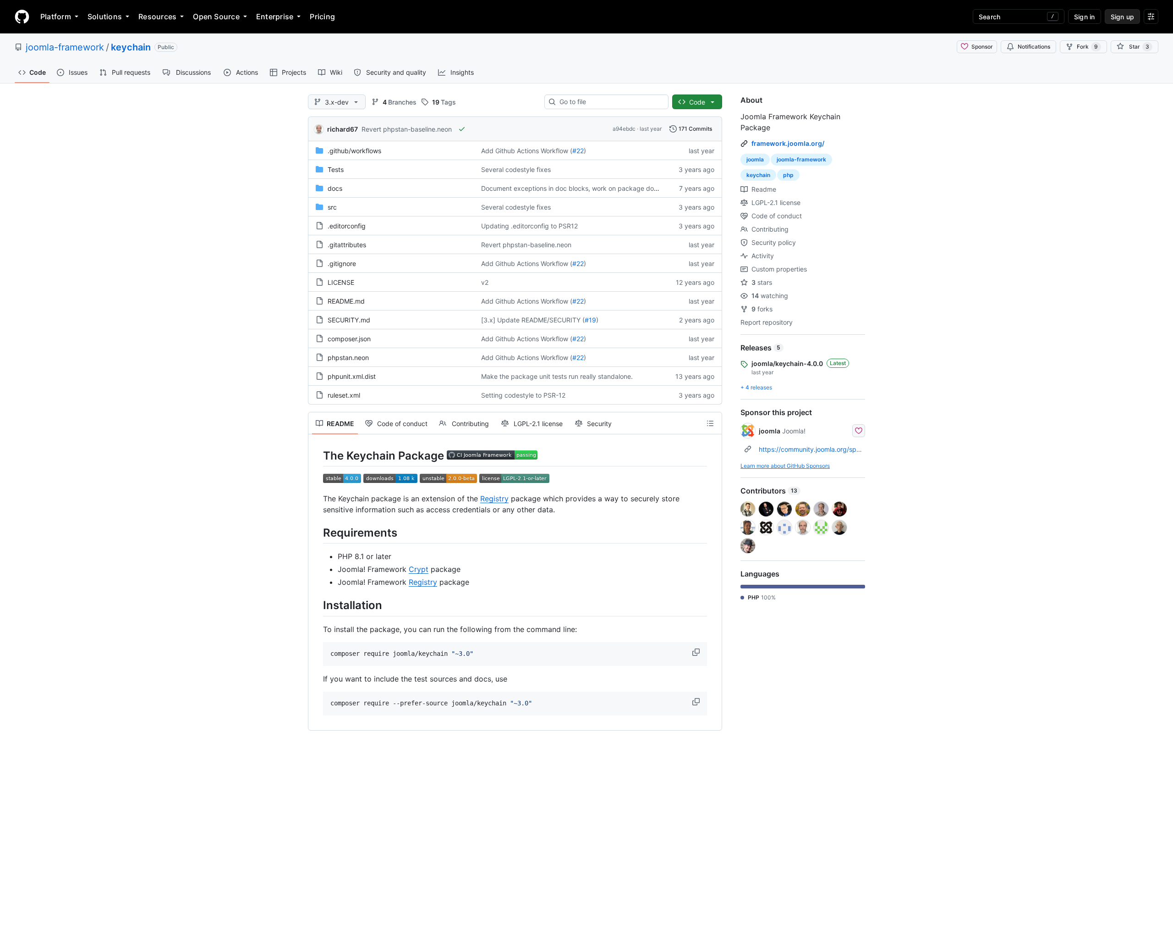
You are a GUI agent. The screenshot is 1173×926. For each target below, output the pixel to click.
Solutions (105, 16)
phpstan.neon (348, 357)
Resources (157, 16)
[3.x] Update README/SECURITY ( (533, 320)
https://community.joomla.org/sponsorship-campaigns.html (847, 449)
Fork (1087, 46)
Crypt (418, 569)
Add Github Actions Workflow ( (526, 151)
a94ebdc (624, 128)
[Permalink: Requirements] (316, 532)
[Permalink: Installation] (316, 605)
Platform (55, 16)
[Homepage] (22, 16)
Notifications (1034, 46)
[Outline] (710, 423)
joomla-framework (65, 47)
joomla (755, 159)
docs (335, 188)
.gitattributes (347, 245)
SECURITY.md (349, 320)
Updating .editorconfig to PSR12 (529, 226)
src (332, 207)
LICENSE (341, 282)
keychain (131, 47)
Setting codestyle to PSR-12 (523, 395)
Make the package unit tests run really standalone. (557, 376)
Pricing (322, 16)
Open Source (216, 16)
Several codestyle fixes (516, 169)
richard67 (342, 129)
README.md (346, 301)
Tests (336, 169)
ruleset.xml (344, 395)
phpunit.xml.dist (352, 376)
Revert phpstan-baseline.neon (407, 129)
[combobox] (610, 102)
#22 (578, 151)
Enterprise (274, 16)
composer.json (349, 339)
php (788, 175)
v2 (484, 282)
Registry (494, 498)
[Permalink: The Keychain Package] (316, 455)
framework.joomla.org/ (787, 143)
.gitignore (342, 263)
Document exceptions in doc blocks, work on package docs (571, 188)
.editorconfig (347, 226)
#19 (590, 320)
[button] (697, 652)
